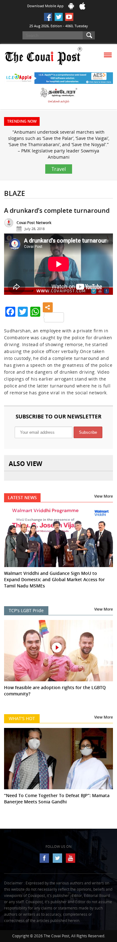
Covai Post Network (34, 222)
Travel (58, 169)
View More (103, 496)
